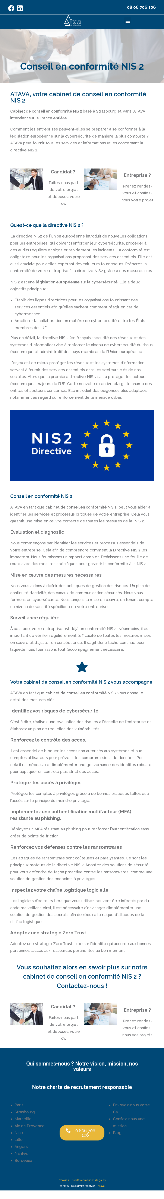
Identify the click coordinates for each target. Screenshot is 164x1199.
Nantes (21, 1153)
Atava (101, 1185)
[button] (127, 20)
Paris (19, 1105)
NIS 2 (15, 282)
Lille (19, 1139)
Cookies (64, 1180)
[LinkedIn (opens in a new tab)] (20, 8)
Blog (117, 1132)
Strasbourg (25, 1112)
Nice (19, 1132)
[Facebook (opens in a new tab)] (12, 8)
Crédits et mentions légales (88, 1180)
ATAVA (139, 111)
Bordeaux (23, 1160)
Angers (21, 1146)
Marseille (23, 1119)
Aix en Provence (30, 1126)
